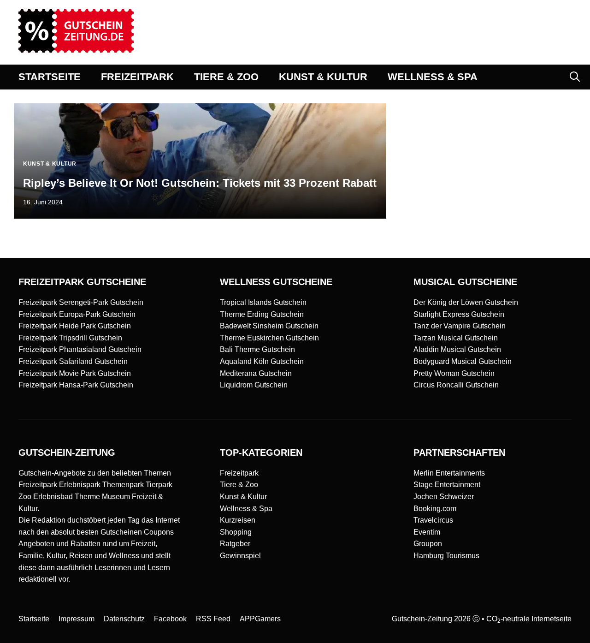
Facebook (170, 619)
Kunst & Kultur (243, 496)
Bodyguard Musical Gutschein (462, 361)
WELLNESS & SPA (433, 77)
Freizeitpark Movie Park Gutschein (74, 373)
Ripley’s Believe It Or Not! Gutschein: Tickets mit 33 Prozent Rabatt (200, 183)
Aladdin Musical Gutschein (457, 349)
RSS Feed (213, 619)
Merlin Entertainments (449, 473)
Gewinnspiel (240, 556)
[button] (575, 77)
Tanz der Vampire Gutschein (459, 326)
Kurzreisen (237, 520)
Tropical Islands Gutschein (263, 302)
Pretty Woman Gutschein (454, 373)
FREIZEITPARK (137, 77)
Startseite (33, 619)
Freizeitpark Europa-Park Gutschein (77, 314)
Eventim (426, 532)
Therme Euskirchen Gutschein (269, 338)
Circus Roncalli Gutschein (456, 385)
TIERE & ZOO (226, 77)
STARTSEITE (49, 77)
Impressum (76, 619)
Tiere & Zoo (239, 484)
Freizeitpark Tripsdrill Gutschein (70, 338)
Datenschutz (124, 619)
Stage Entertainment (446, 484)
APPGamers (260, 619)
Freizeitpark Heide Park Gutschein (74, 326)
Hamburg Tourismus (446, 556)
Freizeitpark (239, 473)
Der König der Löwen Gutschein (465, 302)
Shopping (236, 532)
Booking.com (434, 508)
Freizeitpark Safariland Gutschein (73, 361)
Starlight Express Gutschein (458, 314)
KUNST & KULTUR (323, 77)
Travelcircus (433, 520)
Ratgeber (235, 544)
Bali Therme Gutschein (257, 349)
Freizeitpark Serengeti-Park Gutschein (80, 302)
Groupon (427, 544)
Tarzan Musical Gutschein (455, 338)
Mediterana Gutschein (256, 373)
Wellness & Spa (246, 508)
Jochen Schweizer (443, 496)
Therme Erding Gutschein (262, 314)
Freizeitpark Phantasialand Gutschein (80, 349)
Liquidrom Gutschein (254, 385)
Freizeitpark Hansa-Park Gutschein (75, 385)
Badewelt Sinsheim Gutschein (269, 326)
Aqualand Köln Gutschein (262, 361)
